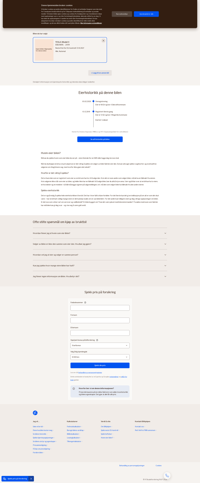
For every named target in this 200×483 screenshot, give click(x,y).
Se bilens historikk (39, 434)
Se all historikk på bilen (100, 139)
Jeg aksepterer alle (146, 14)
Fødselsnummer (76, 302)
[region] (100, 14)
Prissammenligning (40, 445)
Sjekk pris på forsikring (17, 479)
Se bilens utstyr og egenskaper (44, 441)
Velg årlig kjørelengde (78, 352)
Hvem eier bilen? (107, 438)
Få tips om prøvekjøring (41, 449)
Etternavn (74, 327)
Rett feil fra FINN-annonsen (145, 430)
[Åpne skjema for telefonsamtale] (167, 475)
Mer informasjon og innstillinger (91, 23)
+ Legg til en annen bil (100, 73)
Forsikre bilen (38, 453)
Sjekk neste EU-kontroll (109, 430)
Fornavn (73, 315)
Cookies (159, 466)
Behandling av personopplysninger (132, 466)
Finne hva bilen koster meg (42, 430)
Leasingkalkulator (73, 438)
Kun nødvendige (122, 14)
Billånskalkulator (73, 434)
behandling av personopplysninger (90, 373)
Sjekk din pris (100, 365)
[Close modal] (103, 40)
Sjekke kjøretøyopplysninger (43, 438)
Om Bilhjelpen (106, 427)
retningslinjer (114, 377)
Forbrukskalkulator (74, 427)
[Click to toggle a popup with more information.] (85, 302)
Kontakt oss (139, 427)
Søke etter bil (38, 427)
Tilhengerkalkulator (74, 441)
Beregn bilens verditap (75, 430)
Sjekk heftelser (106, 434)
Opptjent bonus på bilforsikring (82, 340)
